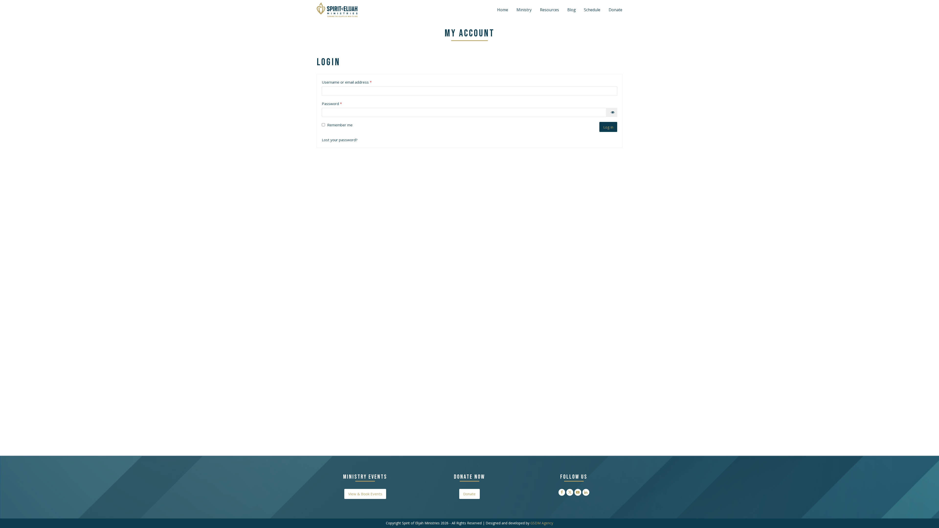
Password (339, 103)
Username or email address (354, 82)
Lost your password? (340, 139)
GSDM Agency (541, 523)
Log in (608, 127)
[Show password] (611, 112)
